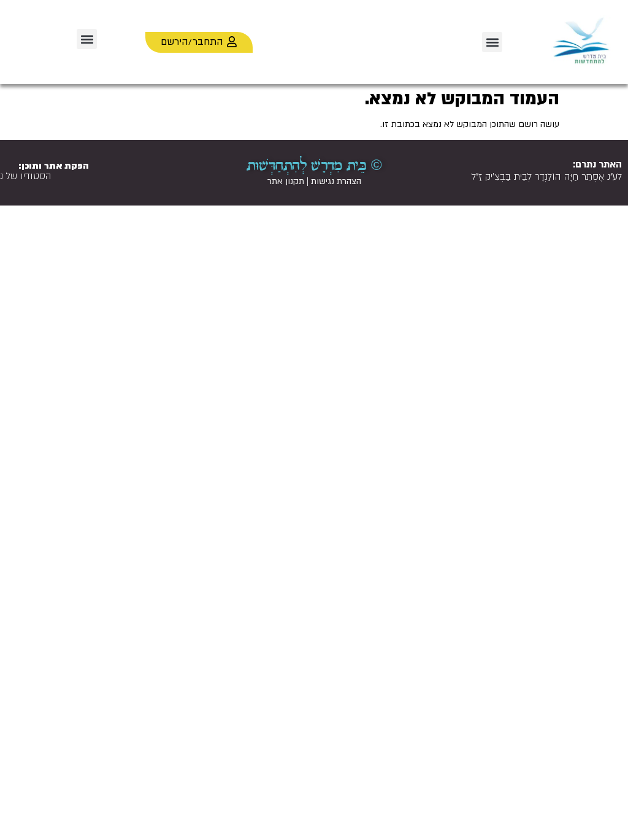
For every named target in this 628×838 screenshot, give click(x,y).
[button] (492, 42)
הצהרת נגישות (336, 181)
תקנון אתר (285, 181)
